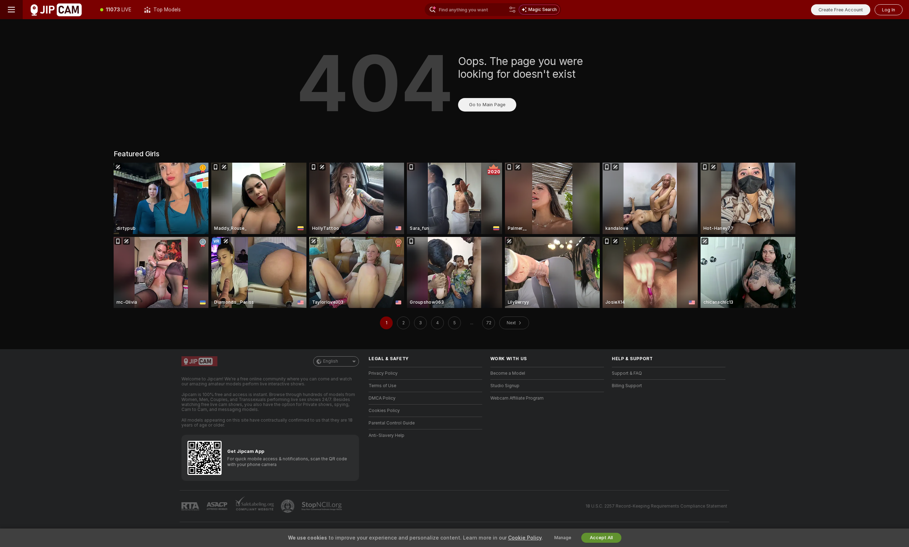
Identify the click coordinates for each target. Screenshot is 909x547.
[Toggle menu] (11, 9)
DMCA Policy (382, 398)
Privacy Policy (383, 373)
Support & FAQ (627, 373)
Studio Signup (504, 385)
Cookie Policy (524, 538)
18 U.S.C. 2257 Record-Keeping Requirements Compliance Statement (656, 506)
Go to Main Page (487, 104)
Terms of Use (382, 385)
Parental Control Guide (392, 423)
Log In (888, 9)
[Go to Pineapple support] (288, 506)
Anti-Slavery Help (386, 435)
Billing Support (627, 385)
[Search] (512, 10)
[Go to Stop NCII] (322, 506)
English (330, 361)
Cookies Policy (384, 410)
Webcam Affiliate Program (517, 398)
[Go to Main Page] (58, 9)
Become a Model (507, 373)
